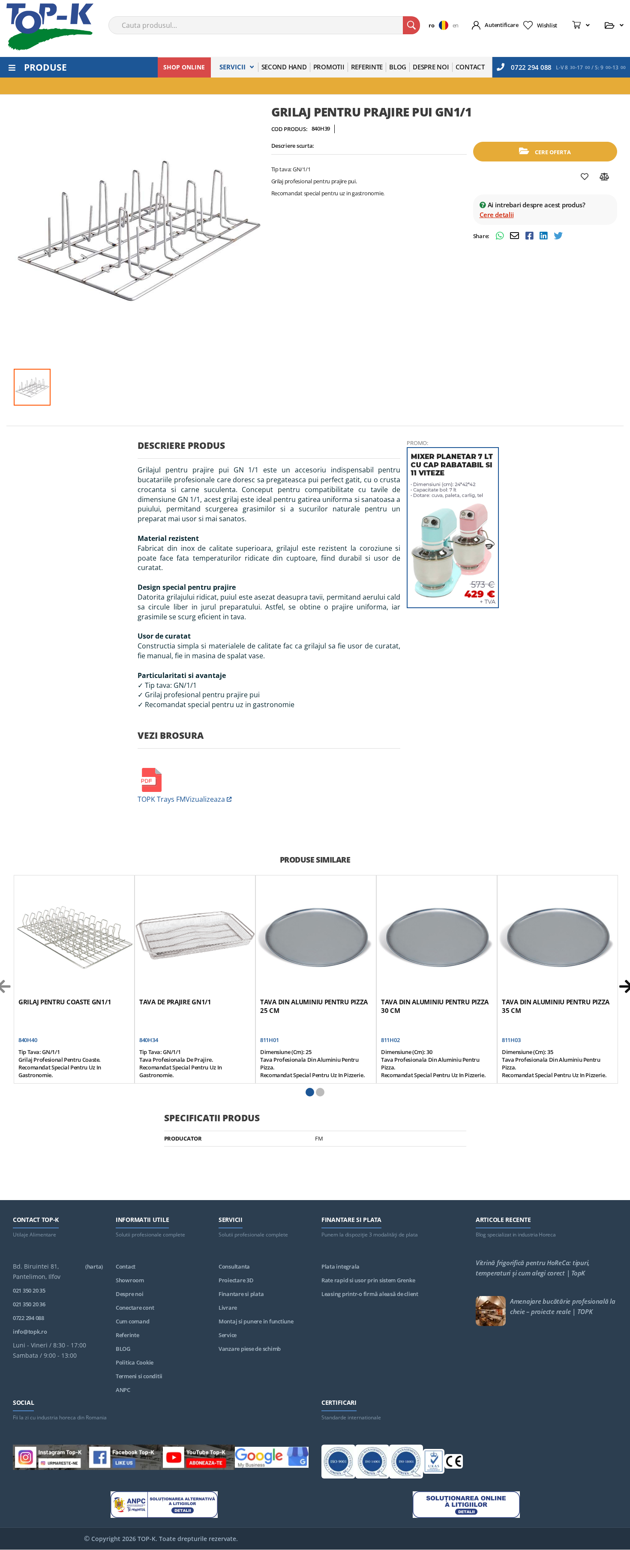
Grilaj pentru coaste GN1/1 (64, 1001)
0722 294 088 (531, 67)
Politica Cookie (134, 1362)
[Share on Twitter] (558, 237)
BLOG (123, 1349)
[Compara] (604, 177)
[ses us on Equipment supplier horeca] (272, 1459)
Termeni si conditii (139, 1376)
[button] (440, 25)
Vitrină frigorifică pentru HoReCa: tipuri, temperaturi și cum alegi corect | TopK (533, 1267)
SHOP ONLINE (184, 67)
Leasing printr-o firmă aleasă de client (369, 1294)
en (456, 25)
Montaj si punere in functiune (256, 1321)
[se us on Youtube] (198, 1459)
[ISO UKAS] (433, 1463)
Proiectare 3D (236, 1280)
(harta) (94, 1266)
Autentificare (502, 25)
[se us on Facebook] (124, 1459)
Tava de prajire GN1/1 (175, 1001)
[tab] (269, 449)
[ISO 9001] (338, 1463)
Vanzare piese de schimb (250, 1349)
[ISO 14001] (372, 1463)
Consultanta (234, 1266)
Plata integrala (340, 1266)
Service (228, 1335)
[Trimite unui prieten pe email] (515, 237)
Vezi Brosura (171, 735)
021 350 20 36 (29, 1304)
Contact (125, 1266)
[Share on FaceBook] (530, 237)
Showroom (130, 1280)
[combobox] (264, 25)
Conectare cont (135, 1307)
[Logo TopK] (49, 27)
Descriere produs (181, 445)
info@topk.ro (30, 1331)
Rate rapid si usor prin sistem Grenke (368, 1280)
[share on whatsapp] (501, 237)
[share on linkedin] (544, 237)
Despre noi (129, 1294)
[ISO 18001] (406, 1463)
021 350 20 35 (29, 1290)
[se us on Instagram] (50, 1459)
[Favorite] (584, 177)
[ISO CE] (453, 1463)
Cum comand (132, 1321)
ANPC (123, 1390)
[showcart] (581, 25)
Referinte (127, 1335)
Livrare (228, 1307)
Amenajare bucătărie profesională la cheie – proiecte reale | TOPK (562, 1306)
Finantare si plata (241, 1294)
